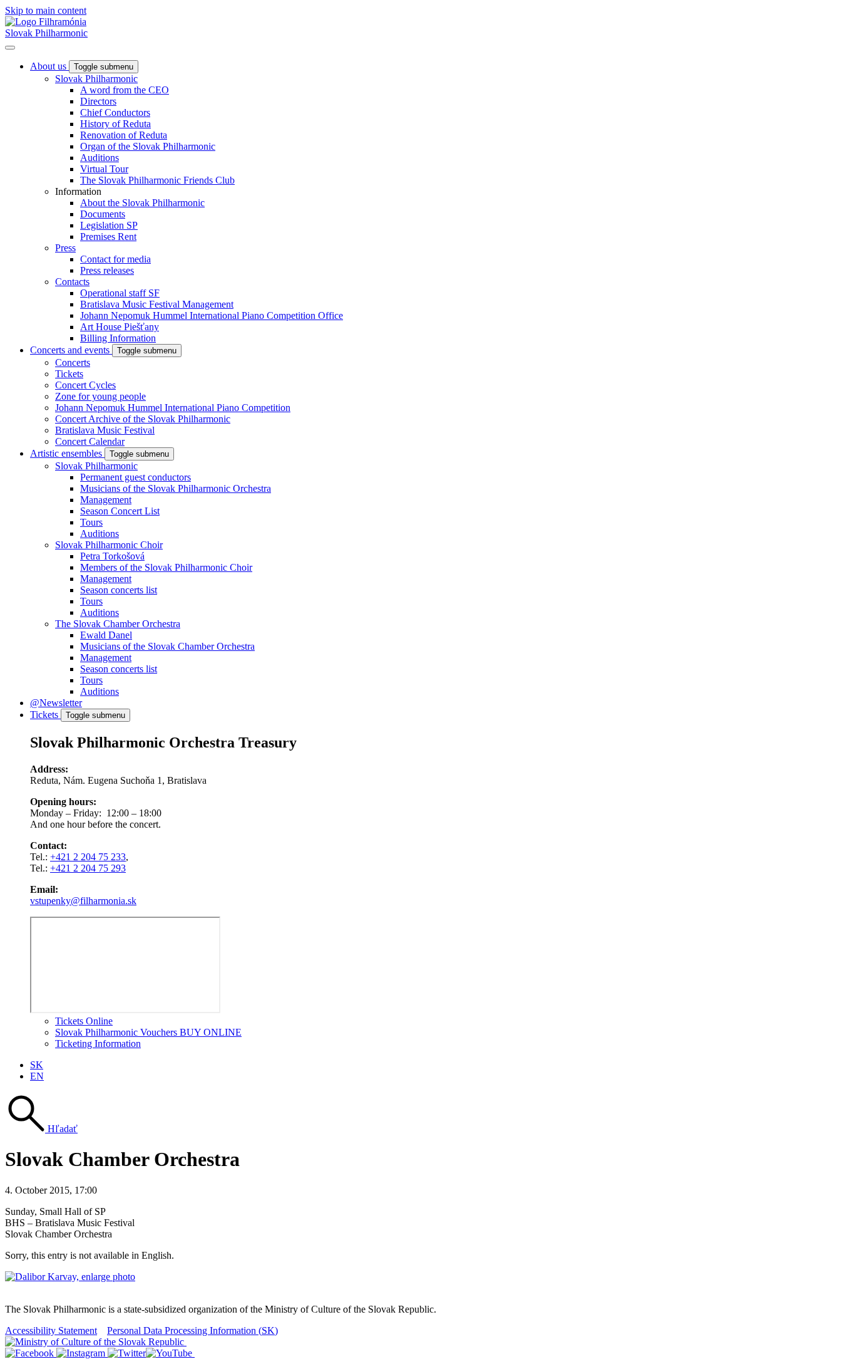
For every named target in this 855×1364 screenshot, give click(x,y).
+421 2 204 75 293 (88, 868)
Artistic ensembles (67, 453)
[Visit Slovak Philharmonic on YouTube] (170, 1353)
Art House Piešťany (119, 326)
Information (78, 191)
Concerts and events (71, 350)
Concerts (72, 362)
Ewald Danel (106, 635)
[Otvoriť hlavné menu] (10, 47)
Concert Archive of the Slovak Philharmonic (142, 419)
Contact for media (115, 259)
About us (49, 66)
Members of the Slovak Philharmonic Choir (166, 567)
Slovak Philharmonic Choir (109, 544)
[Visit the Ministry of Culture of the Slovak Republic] (96, 1341)
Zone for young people (100, 396)
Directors (98, 101)
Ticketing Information (98, 1043)
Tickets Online (84, 1021)
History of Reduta (115, 123)
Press (65, 247)
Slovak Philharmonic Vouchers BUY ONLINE (148, 1032)
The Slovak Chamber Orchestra (117, 623)
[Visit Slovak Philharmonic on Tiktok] (127, 1353)
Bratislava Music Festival (105, 430)
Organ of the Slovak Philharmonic (147, 146)
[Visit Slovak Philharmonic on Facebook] (30, 1353)
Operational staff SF (120, 293)
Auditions (99, 157)
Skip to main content (45, 10)
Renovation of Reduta (123, 135)
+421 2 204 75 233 (88, 856)
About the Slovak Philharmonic (142, 202)
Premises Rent (108, 236)
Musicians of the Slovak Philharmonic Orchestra (175, 488)
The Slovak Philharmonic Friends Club (157, 180)
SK (36, 1064)
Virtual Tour (104, 169)
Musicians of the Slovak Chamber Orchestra (167, 646)
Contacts (72, 281)
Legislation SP (109, 225)
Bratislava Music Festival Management (156, 304)
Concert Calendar (90, 441)
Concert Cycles (85, 385)
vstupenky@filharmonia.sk (83, 900)
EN (37, 1076)
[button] (41, 1128)
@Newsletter (56, 702)
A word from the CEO (124, 90)
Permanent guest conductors (135, 477)
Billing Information (118, 338)
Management (105, 499)
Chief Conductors (115, 112)
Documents (102, 214)
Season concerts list (118, 590)
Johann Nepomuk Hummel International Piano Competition (172, 407)
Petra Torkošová (112, 556)
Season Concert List (120, 511)
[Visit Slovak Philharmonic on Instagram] (82, 1353)
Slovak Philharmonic (46, 33)
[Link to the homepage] (45, 21)
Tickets (69, 373)
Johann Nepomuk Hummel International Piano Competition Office (211, 315)
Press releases (107, 270)
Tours (91, 522)
